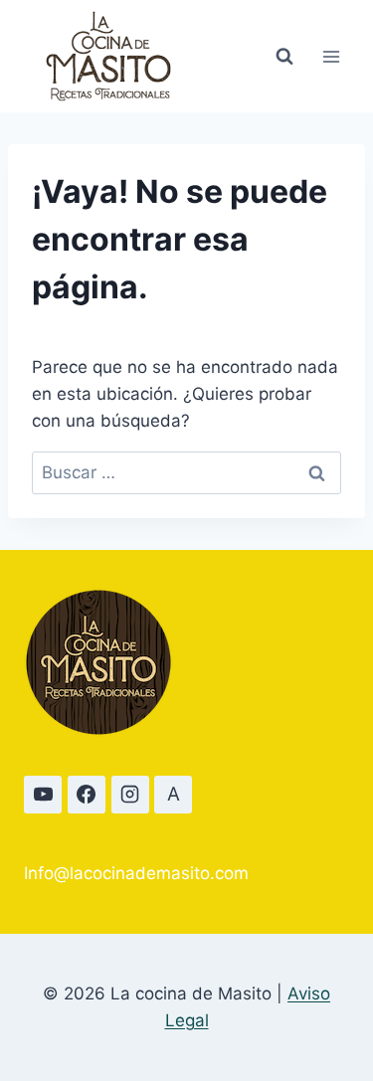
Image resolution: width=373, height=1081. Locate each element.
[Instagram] (130, 794)
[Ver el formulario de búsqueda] (284, 57)
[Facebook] (86, 794)
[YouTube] (43, 794)
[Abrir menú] (330, 56)
